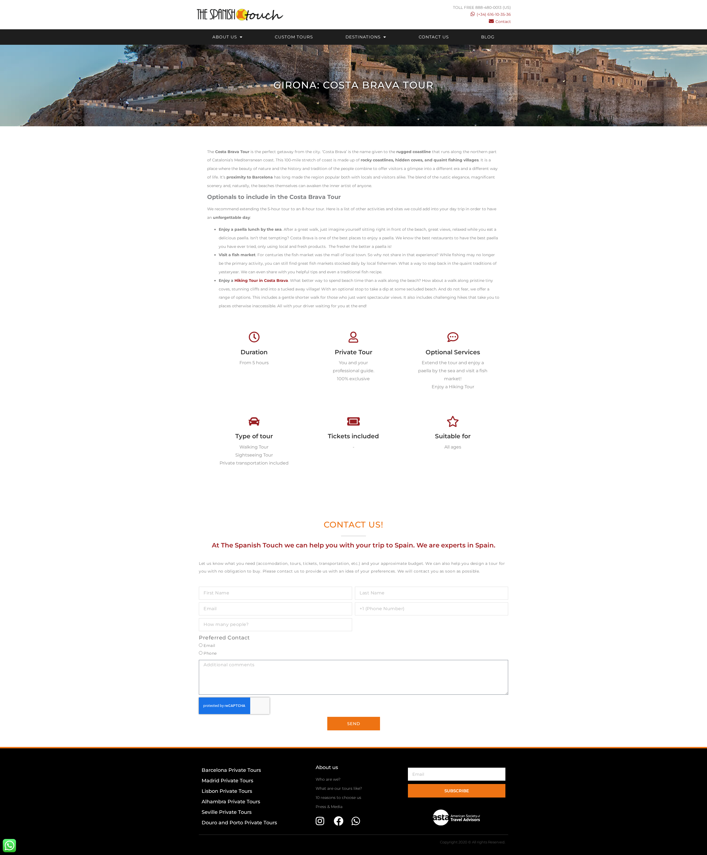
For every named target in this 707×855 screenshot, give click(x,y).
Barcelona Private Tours (231, 770)
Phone (210, 653)
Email (209, 645)
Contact (503, 21)
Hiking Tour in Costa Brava (261, 280)
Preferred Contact (224, 637)
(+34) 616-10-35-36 (494, 14)
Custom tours (294, 37)
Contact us (434, 37)
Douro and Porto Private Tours (239, 823)
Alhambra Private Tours (231, 802)
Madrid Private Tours (227, 781)
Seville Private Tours (227, 812)
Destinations (363, 37)
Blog (488, 37)
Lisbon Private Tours (227, 791)
